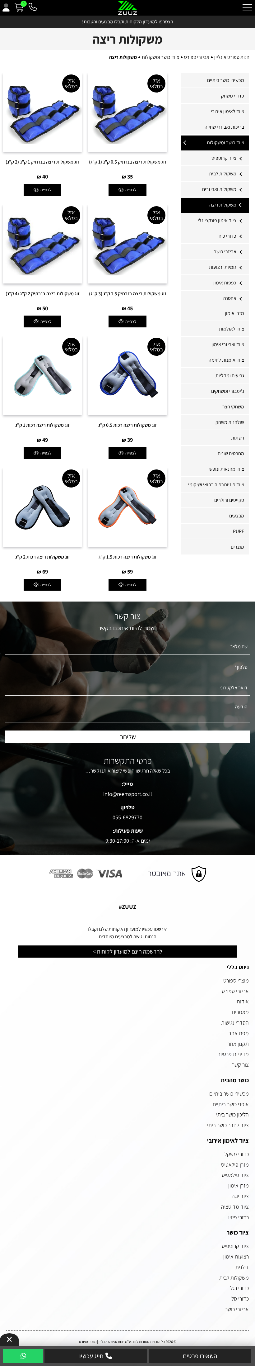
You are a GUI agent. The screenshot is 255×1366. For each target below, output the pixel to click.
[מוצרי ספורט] (127, 8)
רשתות (237, 438)
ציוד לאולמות (231, 329)
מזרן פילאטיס (235, 1164)
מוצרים (237, 547)
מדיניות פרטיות (233, 1054)
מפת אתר (239, 1033)
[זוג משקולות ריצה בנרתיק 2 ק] (42, 244)
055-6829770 (127, 817)
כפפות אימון (224, 282)
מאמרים (240, 1012)
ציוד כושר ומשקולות (225, 142)
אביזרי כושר (225, 251)
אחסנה (229, 298)
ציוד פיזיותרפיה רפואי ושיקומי (216, 484)
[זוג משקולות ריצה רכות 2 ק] (42, 507)
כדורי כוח (227, 236)
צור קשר (240, 1064)
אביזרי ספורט (235, 991)
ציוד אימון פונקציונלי (217, 220)
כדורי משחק (232, 96)
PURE (238, 531)
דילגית (242, 1267)
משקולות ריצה (222, 205)
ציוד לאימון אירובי (227, 111)
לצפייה (131, 190)
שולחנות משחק (230, 422)
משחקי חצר (233, 406)
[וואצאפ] (23, 1356)
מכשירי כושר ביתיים (225, 80)
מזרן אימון (234, 313)
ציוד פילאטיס (235, 1174)
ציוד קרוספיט (223, 158)
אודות (243, 1001)
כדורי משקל (237, 1154)
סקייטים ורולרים (229, 500)
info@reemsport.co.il (127, 793)
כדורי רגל (239, 1288)
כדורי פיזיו (238, 1217)
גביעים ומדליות (230, 375)
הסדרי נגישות (235, 1022)
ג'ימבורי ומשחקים (227, 391)
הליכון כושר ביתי (232, 1114)
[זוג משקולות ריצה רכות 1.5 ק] (127, 507)
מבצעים (236, 515)
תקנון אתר (238, 1043)
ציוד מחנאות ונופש (226, 469)
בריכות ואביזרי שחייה (224, 127)
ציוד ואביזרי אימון (227, 344)
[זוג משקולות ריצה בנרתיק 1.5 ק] (127, 244)
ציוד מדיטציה (235, 1206)
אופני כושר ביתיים (231, 1104)
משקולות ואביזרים (219, 189)
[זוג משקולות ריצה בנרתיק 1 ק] (42, 112)
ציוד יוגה (240, 1196)
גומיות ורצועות (222, 267)
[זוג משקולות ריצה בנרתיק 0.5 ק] (127, 112)
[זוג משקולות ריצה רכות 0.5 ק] (127, 375)
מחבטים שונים (231, 453)
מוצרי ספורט (236, 980)
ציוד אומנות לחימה (226, 360)
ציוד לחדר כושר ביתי (228, 1125)
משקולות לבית (222, 173)
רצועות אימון (236, 1256)
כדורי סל (240, 1298)
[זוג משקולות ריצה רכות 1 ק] (42, 375)
